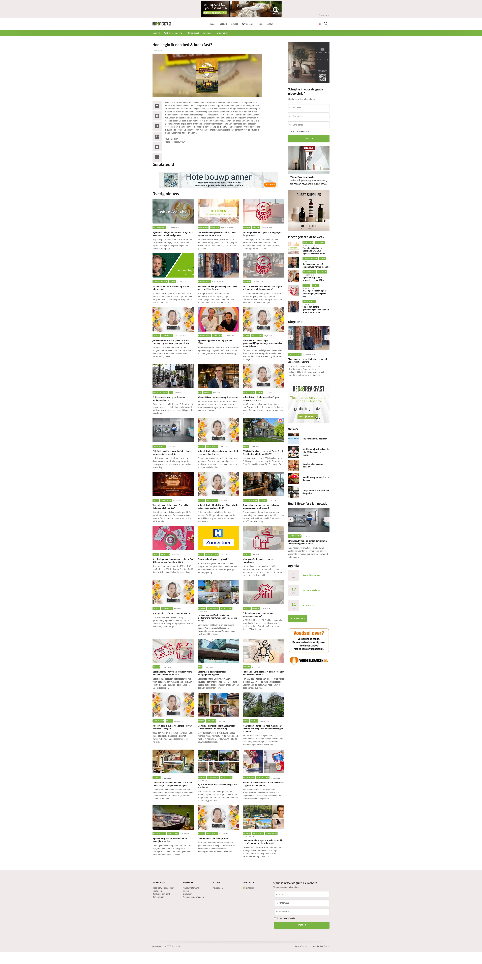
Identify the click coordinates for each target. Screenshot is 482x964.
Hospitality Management (163, 888)
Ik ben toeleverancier (300, 131)
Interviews (207, 33)
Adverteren (218, 888)
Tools (260, 24)
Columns (156, 33)
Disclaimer (187, 894)
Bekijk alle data (298, 618)
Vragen (186, 891)
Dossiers (223, 24)
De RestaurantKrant (161, 894)
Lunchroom (157, 891)
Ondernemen (222, 33)
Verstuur (309, 138)
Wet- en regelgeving (173, 33)
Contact (269, 24)
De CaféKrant (158, 897)
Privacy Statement (191, 888)
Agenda (234, 24)
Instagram (250, 888)
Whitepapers (247, 24)
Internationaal (193, 33)
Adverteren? (324, 15)
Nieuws (212, 24)
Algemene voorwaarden (193, 897)
